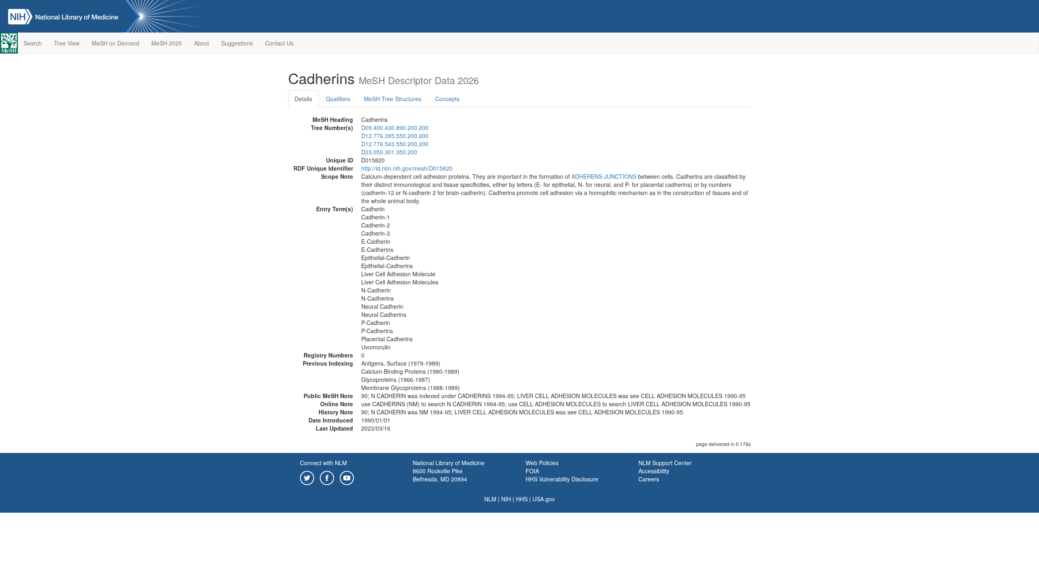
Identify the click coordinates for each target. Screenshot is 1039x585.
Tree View (67, 43)
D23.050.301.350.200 (389, 152)
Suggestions (237, 43)
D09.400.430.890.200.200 (395, 128)
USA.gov (543, 499)
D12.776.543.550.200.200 (395, 144)
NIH (506, 499)
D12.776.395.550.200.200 (395, 136)
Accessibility (653, 471)
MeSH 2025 (166, 43)
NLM (490, 499)
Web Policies (542, 463)
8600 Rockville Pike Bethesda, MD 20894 (440, 475)
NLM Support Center (665, 463)
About (201, 43)
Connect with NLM (323, 463)
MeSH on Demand (115, 43)
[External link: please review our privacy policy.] (307, 477)
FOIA (532, 471)
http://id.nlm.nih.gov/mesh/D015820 (407, 168)
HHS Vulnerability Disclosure (562, 479)
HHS (522, 499)
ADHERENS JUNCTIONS (603, 176)
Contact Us (279, 43)
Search (33, 43)
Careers (648, 479)
